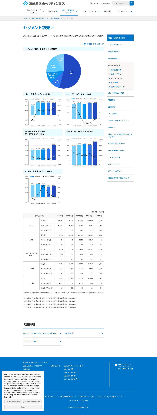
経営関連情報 (113, 51)
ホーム (25, 18)
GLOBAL (95, 3)
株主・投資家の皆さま (39, 18)
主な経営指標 (116, 70)
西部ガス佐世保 (69, 379)
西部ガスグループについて (33, 366)
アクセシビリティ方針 (86, 397)
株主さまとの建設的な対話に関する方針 (120, 135)
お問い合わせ (105, 3)
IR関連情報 (112, 58)
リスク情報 (112, 113)
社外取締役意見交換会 (117, 150)
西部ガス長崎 (69, 376)
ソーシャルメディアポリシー (108, 397)
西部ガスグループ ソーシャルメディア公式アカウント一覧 (125, 366)
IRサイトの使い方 (115, 171)
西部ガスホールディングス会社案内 (39, 333)
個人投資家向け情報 (116, 93)
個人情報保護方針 (66, 397)
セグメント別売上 (118, 78)
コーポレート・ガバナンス (118, 120)
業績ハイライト (117, 74)
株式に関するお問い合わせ (118, 178)
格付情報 (114, 82)
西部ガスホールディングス (73, 366)
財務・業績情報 (54, 18)
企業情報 (111, 106)
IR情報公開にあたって (116, 143)
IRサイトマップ (114, 164)
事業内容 (69, 333)
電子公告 (111, 127)
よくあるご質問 (114, 157)
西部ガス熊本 (69, 372)
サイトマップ (73, 400)
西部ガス (67, 369)
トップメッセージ (115, 44)
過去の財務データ (118, 86)
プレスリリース (30, 341)
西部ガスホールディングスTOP (35, 362)
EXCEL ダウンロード (95, 44)
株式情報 (111, 100)
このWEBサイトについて (47, 397)
